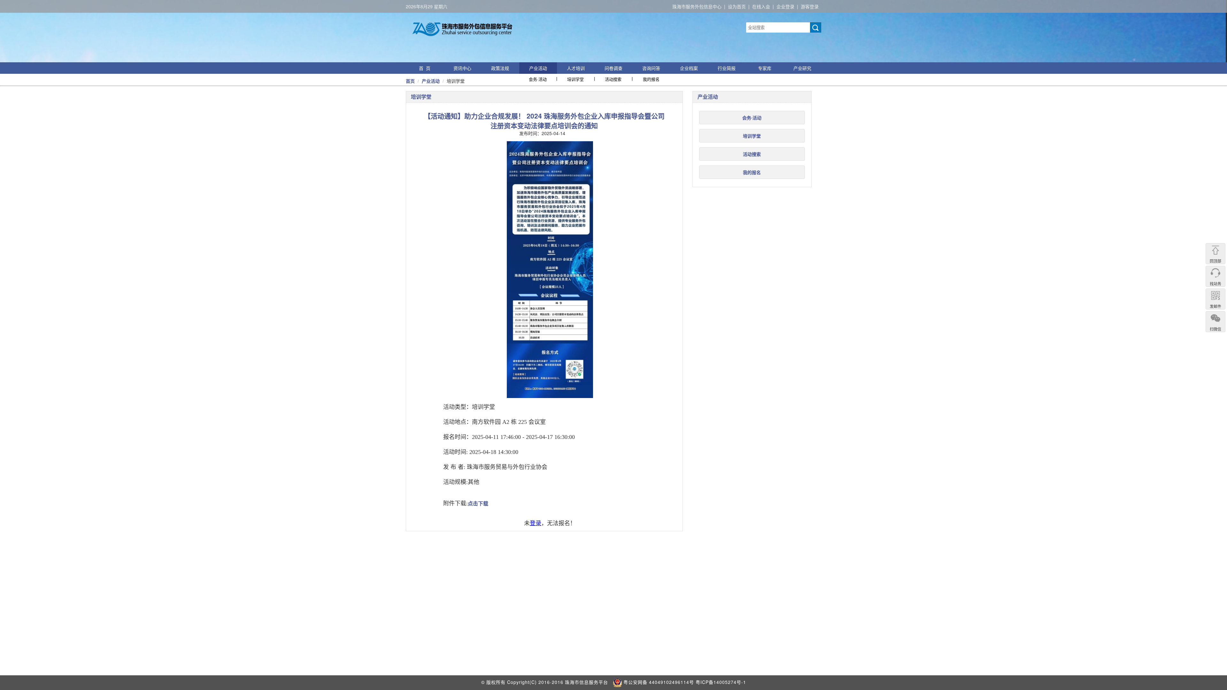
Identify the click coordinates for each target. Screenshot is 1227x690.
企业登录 (785, 6)
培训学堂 (575, 79)
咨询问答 (651, 68)
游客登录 (810, 6)
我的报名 (651, 79)
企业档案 (689, 68)
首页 (410, 81)
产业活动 (538, 68)
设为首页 (737, 6)
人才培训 (576, 68)
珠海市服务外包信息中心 (697, 6)
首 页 (424, 68)
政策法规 (500, 68)
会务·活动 (538, 79)
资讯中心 (462, 68)
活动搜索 (613, 79)
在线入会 (761, 6)
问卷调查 (613, 68)
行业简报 (727, 68)
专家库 (764, 68)
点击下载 (478, 503)
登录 (535, 523)
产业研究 (802, 68)
